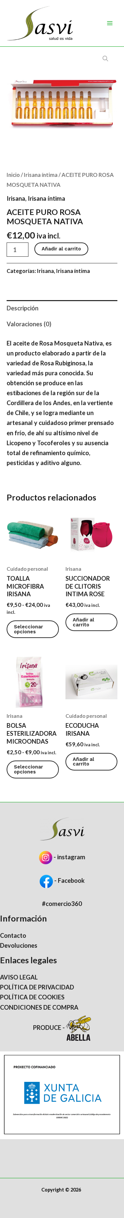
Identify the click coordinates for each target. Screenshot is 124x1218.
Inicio (13, 174)
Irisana (16, 198)
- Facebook (69, 880)
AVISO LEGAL (19, 977)
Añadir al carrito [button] (83, 622)
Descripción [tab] (22, 308)
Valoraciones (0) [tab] (29, 324)
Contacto (13, 935)
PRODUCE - (49, 1027)
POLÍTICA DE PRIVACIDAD (37, 987)
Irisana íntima (41, 174)
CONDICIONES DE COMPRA (39, 1007)
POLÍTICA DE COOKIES (32, 997)
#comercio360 (62, 903)
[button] (105, 59)
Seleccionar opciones (28, 629)
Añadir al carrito (61, 249)
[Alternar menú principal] (109, 23)
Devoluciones (18, 945)
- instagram (69, 856)
